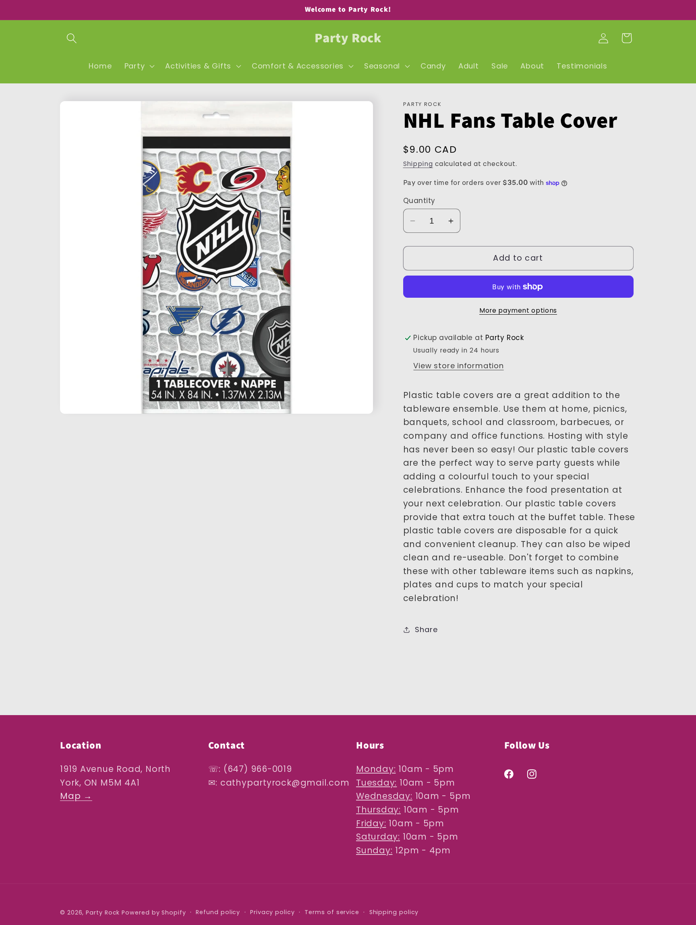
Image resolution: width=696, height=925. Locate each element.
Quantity (419, 200)
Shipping (418, 164)
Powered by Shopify (154, 912)
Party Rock (103, 912)
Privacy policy (272, 912)
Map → (76, 796)
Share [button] (426, 629)
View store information (458, 366)
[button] (71, 38)
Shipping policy (394, 912)
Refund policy (218, 912)
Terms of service (331, 912)
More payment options (518, 310)
